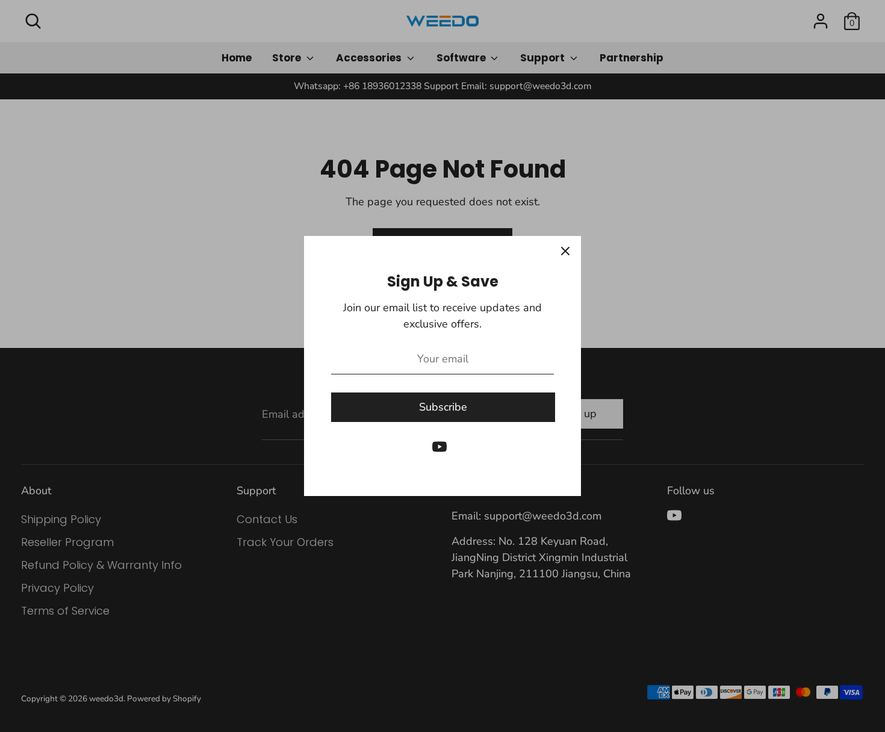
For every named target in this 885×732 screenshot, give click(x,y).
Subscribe (443, 407)
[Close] (565, 251)
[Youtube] (439, 446)
